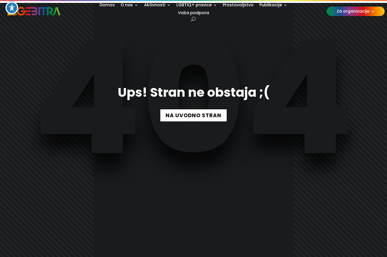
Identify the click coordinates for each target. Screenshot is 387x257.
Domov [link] (107, 5)
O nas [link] (127, 5)
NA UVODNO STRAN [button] (193, 115)
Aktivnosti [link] (154, 5)
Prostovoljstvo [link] (238, 5)
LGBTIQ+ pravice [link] (194, 5)
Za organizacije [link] (353, 11)
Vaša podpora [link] (193, 13)
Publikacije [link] (270, 5)
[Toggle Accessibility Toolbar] (12, 8)
